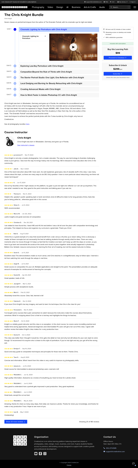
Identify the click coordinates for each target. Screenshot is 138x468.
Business (76, 7)
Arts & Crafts (90, 7)
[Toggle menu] (134, 7)
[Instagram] (45, 453)
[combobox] (119, 7)
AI (67, 7)
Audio (102, 7)
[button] (133, 463)
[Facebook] (40, 453)
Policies (69, 465)
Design (59, 7)
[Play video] (73, 47)
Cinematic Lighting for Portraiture (30, 37)
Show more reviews (15, 421)
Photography (38, 7)
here (27, 124)
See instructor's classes (25, 145)
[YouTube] (36, 453)
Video (50, 7)
